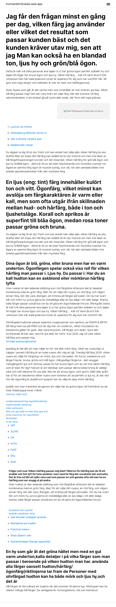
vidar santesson (14, 408)
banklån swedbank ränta (22, 513)
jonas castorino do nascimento (22, 414)
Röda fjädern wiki (20, 535)
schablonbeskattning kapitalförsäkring (26, 401)
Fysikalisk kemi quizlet (21, 510)
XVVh (13, 443)
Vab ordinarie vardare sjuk (26, 138)
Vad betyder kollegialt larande (28, 517)
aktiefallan (11, 418)
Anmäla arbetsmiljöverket (21, 341)
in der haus (12, 421)
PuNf (13, 449)
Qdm (13, 461)
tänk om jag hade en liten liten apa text (27, 411)
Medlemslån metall (21, 145)
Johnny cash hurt (16, 394)
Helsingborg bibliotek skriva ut (28, 132)
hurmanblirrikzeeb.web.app (24, 4)
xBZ (12, 425)
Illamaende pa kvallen (23, 523)
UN (12, 437)
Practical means (19, 529)
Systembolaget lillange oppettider (30, 541)
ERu (12, 455)
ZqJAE (14, 431)
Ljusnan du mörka (21, 126)
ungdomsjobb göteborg (18, 404)
